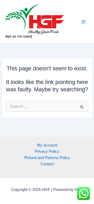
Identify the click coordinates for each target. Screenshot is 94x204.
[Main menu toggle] (83, 21)
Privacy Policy (47, 151)
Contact (47, 164)
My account (47, 145)
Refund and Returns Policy (47, 158)
